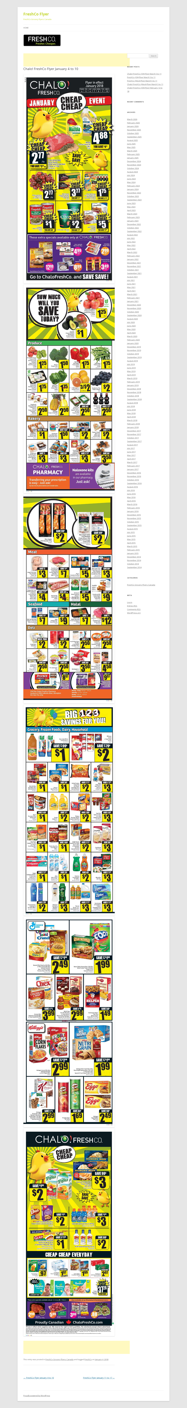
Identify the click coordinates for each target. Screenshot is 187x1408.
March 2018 (132, 420)
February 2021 (133, 298)
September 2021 (134, 273)
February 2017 (133, 466)
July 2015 (131, 532)
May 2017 (131, 455)
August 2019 (132, 361)
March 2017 (132, 462)
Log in (129, 602)
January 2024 (132, 189)
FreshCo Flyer (36, 14)
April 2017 (131, 459)
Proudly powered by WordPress (36, 1395)
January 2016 (132, 511)
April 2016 (131, 501)
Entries (132, 606)
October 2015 (133, 522)
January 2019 (132, 385)
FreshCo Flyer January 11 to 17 (99, 1377)
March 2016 (132, 504)
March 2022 (132, 252)
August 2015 (132, 529)
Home (25, 28)
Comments (134, 609)
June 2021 (131, 284)
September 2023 (134, 199)
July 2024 (131, 175)
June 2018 (131, 410)
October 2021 (133, 270)
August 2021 (132, 277)
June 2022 (131, 242)
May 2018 (131, 413)
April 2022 (131, 249)
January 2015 (132, 553)
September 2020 (134, 315)
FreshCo (88, 1359)
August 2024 (132, 171)
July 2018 (131, 406)
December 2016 (134, 473)
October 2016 (133, 480)
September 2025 (134, 136)
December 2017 (134, 431)
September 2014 (134, 567)
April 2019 (131, 375)
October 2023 (133, 196)
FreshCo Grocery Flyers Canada (59, 1359)
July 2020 (131, 322)
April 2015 (131, 543)
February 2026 (133, 122)
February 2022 (133, 256)
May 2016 (131, 497)
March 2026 (132, 119)
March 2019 (132, 378)
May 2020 (131, 329)
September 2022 (134, 231)
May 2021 (131, 287)
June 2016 (131, 494)
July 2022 (131, 238)
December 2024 (134, 161)
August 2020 (132, 319)
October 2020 (133, 312)
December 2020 (134, 305)
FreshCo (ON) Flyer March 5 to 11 (141, 77)
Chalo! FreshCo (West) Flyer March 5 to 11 (145, 84)
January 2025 (132, 157)
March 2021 (132, 294)
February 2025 (133, 154)
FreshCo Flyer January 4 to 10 (38, 1377)
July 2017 (131, 448)
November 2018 (134, 392)
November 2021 (134, 266)
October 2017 (133, 438)
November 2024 (134, 164)
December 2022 (134, 224)
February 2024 (133, 185)
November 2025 (134, 129)
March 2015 (132, 546)
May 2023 (131, 206)
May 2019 (131, 371)
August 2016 (132, 487)
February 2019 (133, 382)
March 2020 (132, 336)
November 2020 (134, 308)
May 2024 (131, 182)
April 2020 (131, 333)
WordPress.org (133, 613)
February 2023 (133, 217)
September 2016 (134, 483)
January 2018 (132, 427)
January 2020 (132, 343)
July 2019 (131, 364)
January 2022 (132, 259)
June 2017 (131, 452)
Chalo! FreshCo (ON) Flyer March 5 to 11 (144, 73)
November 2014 (134, 560)
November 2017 (134, 434)
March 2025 (132, 150)
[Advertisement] (76, 60)
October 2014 (133, 564)
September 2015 (134, 525)
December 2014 (134, 557)
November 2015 (134, 518)
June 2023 (131, 203)
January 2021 (132, 301)
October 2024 (133, 168)
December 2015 (134, 515)
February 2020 (133, 340)
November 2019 (134, 350)
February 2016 (133, 508)
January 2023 (132, 220)
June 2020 (131, 326)
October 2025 (133, 133)
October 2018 (133, 396)
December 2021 (134, 263)
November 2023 (134, 192)
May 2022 (131, 245)
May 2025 (131, 147)
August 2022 (132, 234)
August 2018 (132, 403)
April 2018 (131, 417)
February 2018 (133, 424)
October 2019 (133, 354)
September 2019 (134, 357)
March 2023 (132, 213)
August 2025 (132, 140)
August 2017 (132, 445)
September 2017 (134, 441)
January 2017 (132, 469)
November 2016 (134, 476)
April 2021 (131, 291)
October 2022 (133, 227)
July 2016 (131, 490)
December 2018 (134, 389)
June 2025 (131, 143)
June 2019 (131, 368)
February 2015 (133, 550)
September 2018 (134, 399)
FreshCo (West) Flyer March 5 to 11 (142, 80)
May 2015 (131, 539)
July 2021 (131, 280)
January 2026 (132, 126)
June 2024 (131, 178)
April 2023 (131, 210)
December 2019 (134, 347)
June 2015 (131, 536)
